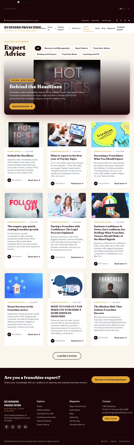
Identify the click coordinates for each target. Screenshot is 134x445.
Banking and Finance (47, 54)
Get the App (106, 20)
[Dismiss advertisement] (128, 8)
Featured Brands (121, 28)
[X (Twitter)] (121, 20)
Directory (76, 28)
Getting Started (61, 28)
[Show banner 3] (123, 8)
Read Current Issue (78, 406)
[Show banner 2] (121, 8)
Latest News (75, 410)
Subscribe (95, 20)
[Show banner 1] (118, 8)
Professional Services (46, 417)
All (38, 48)
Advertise (85, 20)
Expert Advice (86, 28)
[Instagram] (125, 20)
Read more (33, 180)
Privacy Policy (124, 441)
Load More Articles (67, 356)
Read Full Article (21, 106)
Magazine (111, 28)
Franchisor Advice (101, 48)
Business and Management (57, 48)
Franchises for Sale (45, 413)
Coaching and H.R (91, 54)
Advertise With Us (77, 424)
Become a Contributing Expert (110, 379)
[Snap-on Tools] (67, 9)
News (97, 28)
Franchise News (69, 54)
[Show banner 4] (124, 8)
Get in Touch (111, 418)
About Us (50, 28)
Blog (103, 28)
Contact (113, 441)
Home (43, 28)
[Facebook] (117, 20)
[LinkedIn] (129, 20)
